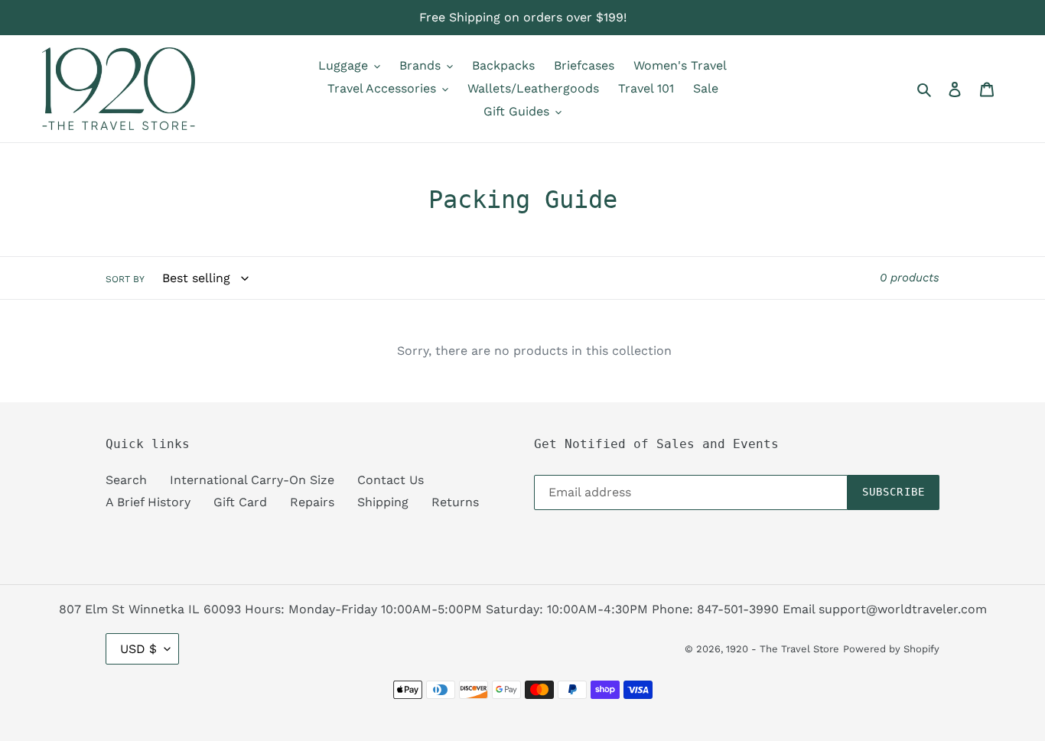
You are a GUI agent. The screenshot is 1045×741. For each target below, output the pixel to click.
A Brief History (148, 502)
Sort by (125, 279)
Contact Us (390, 480)
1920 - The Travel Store (782, 649)
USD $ (138, 649)
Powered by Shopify (891, 649)
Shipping (383, 502)
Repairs (312, 502)
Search (126, 480)
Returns (455, 502)
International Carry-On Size (252, 480)
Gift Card (240, 502)
